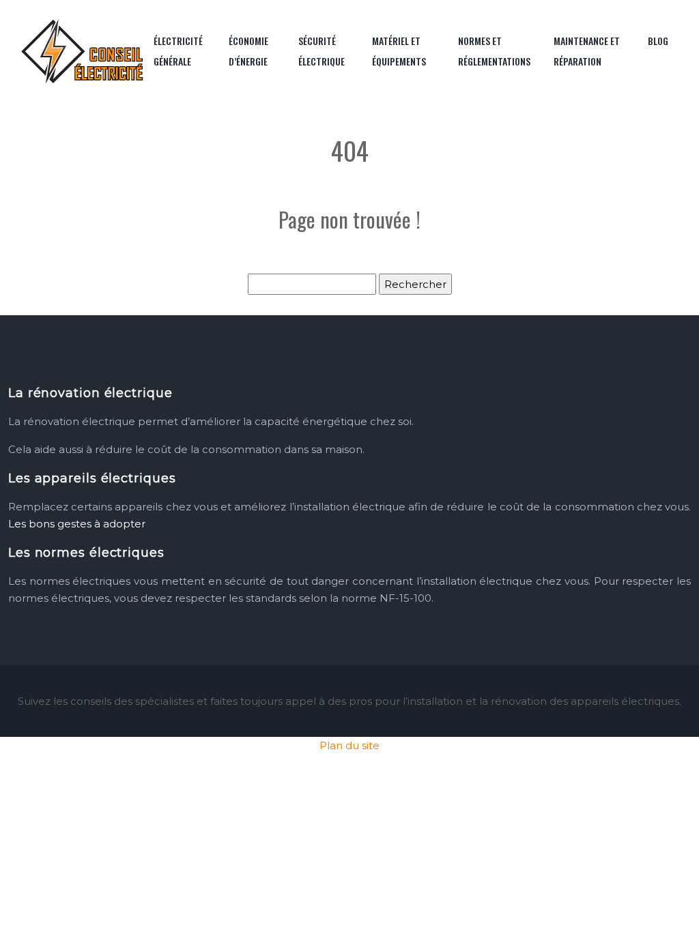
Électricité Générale (178, 50)
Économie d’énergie (248, 50)
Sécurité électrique (321, 50)
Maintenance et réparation (587, 50)
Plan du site (349, 745)
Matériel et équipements (399, 50)
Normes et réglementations (494, 50)
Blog (658, 40)
